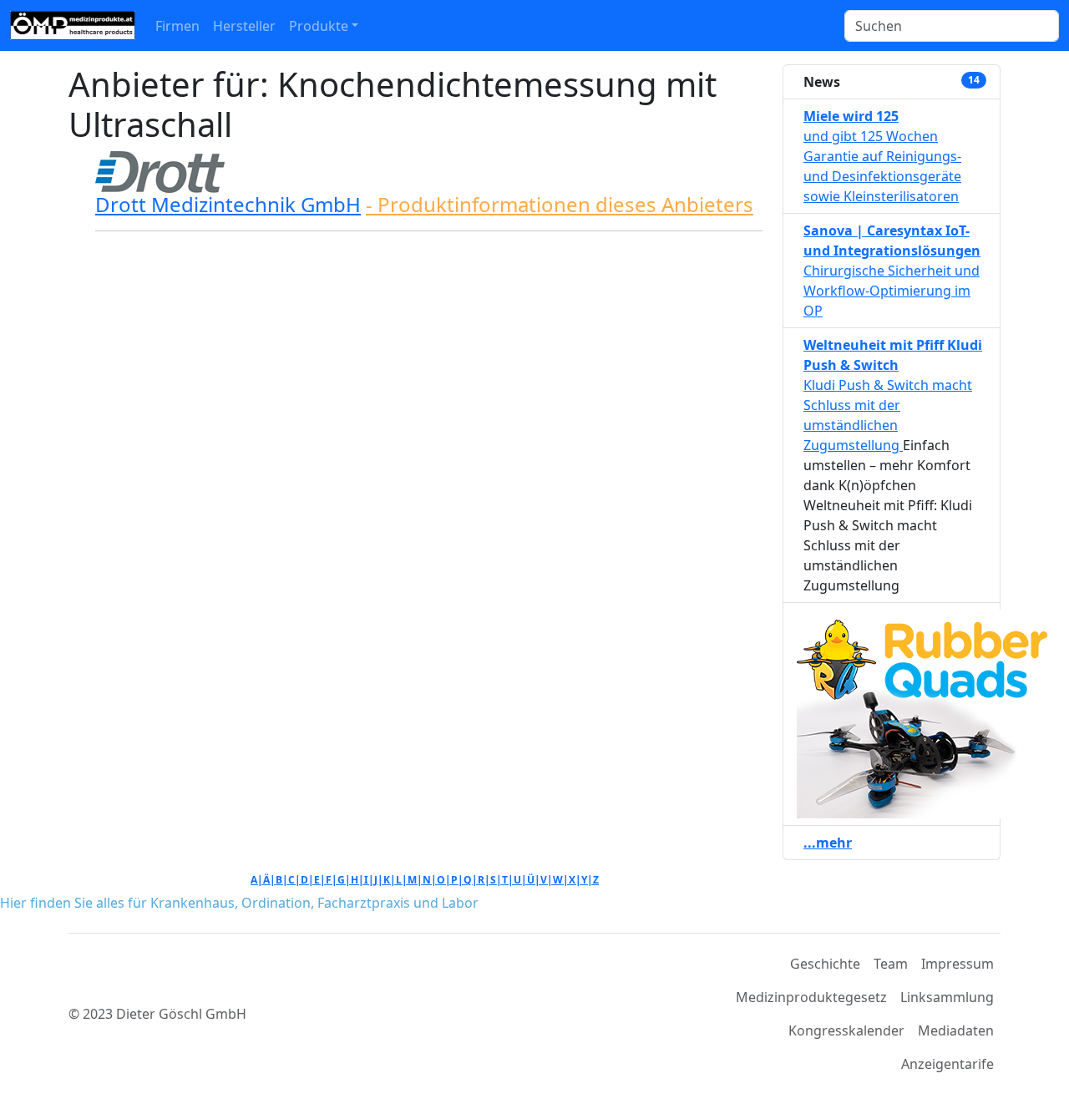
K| (389, 880)
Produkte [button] (318, 26)
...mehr (827, 842)
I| (369, 880)
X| (575, 880)
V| (546, 880)
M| (415, 880)
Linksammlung (947, 997)
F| (331, 880)
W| (561, 880)
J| (378, 880)
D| (307, 880)
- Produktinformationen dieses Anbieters (559, 204)
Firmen (177, 26)
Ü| (533, 880)
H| (357, 880)
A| (257, 880)
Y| (587, 880)
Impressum (957, 963)
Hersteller (244, 26)
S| (496, 880)
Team (891, 963)
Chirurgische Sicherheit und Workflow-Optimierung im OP (891, 290)
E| (320, 880)
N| (430, 880)
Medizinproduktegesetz (811, 997)
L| (402, 880)
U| (520, 880)
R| (484, 880)
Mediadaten (956, 1030)
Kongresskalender (846, 1030)
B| (282, 880)
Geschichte (825, 963)
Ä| (269, 880)
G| (344, 880)
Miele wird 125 (851, 116)
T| (508, 880)
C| (294, 880)
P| (457, 880)
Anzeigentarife (947, 1064)
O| (444, 880)
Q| (471, 880)
